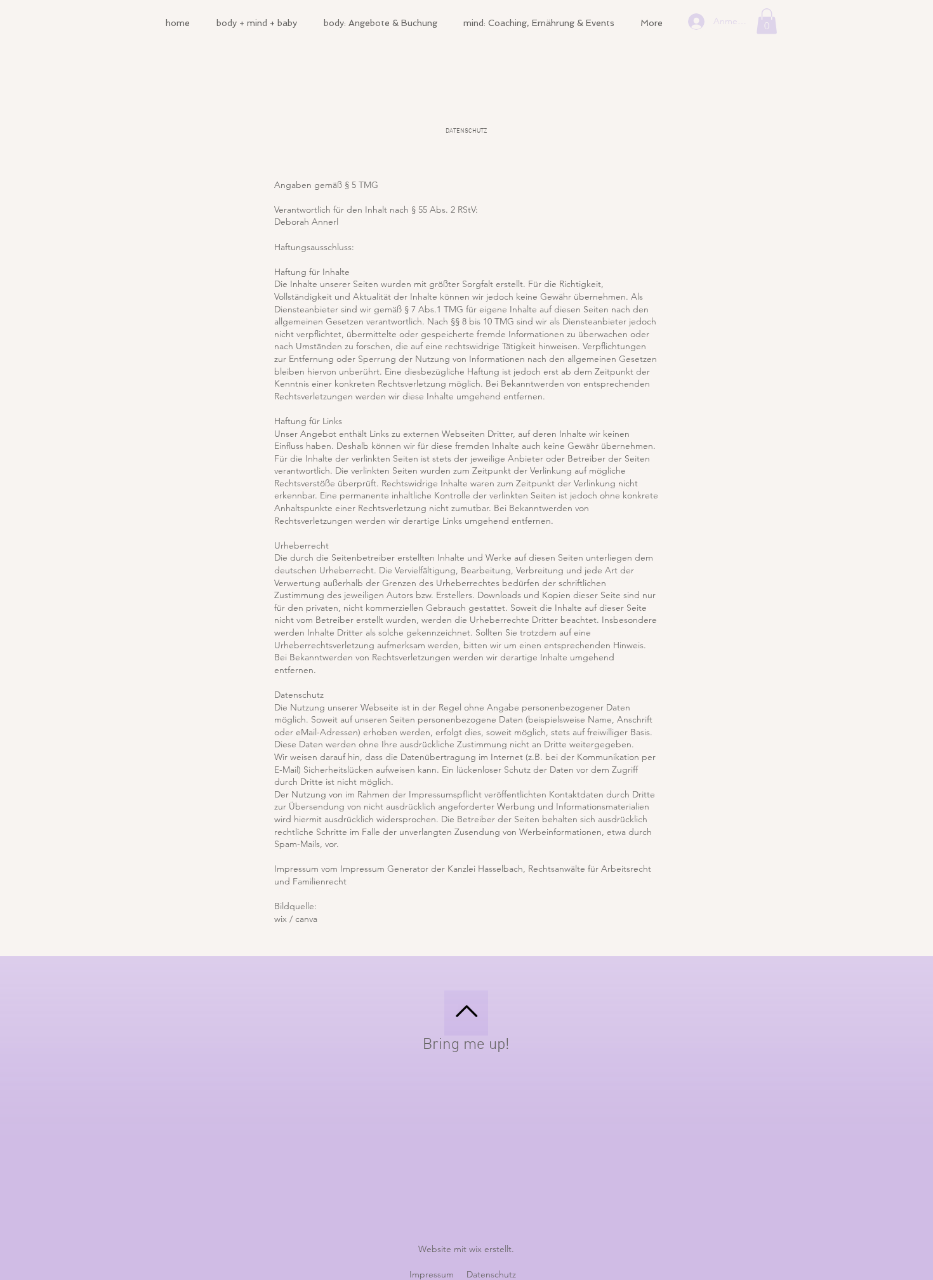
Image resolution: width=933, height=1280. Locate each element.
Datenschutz (491, 1274)
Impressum (431, 1274)
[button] (766, 21)
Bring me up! (466, 1045)
